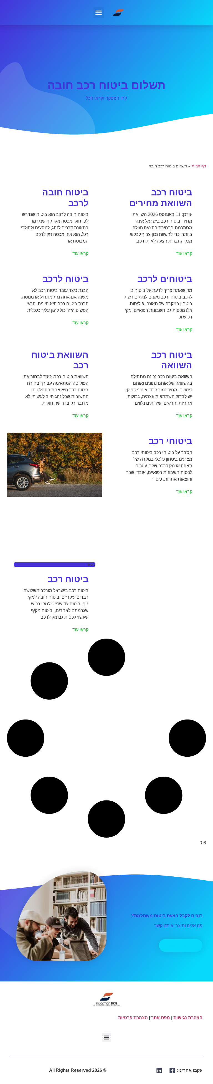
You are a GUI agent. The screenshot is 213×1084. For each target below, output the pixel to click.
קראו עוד (184, 253)
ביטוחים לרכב (164, 279)
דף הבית (199, 166)
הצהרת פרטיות (133, 1017)
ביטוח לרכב (65, 279)
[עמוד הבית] (118, 12)
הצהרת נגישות (187, 1017)
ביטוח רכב (67, 579)
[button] (98, 12)
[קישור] (172, 1070)
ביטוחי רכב (170, 441)
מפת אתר (160, 1017)
